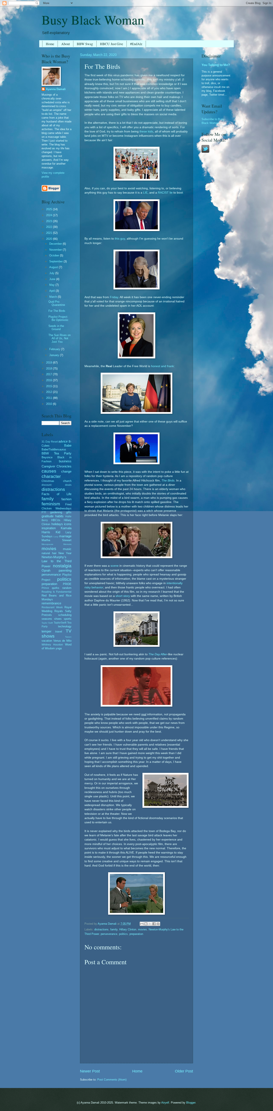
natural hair (49, 553)
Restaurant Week (52, 607)
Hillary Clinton (127, 929)
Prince (45, 588)
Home (50, 44)
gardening (56, 512)
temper (46, 631)
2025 (49, 209)
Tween (68, 637)
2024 (49, 215)
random (66, 587)
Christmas (48, 481)
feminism (51, 503)
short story (123, 596)
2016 (49, 380)
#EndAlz (136, 44)
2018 (49, 368)
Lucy (56, 536)
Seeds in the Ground (56, 327)
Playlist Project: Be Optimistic (58, 318)
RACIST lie (165, 192)
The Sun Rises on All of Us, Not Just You (59, 338)
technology (64, 626)
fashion (66, 499)
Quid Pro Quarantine (56, 303)
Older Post (184, 1071)
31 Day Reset (50, 441)
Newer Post (90, 1071)
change (66, 471)
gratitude (48, 516)
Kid (58, 532)
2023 (49, 221)
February (55, 349)
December (56, 243)
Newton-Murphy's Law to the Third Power (56, 561)
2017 (49, 374)
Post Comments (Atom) (111, 1079)
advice (63, 441)
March (53, 296)
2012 (49, 392)
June (52, 279)
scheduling (64, 615)
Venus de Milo (62, 640)
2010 (49, 403)
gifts (68, 512)
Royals (58, 611)
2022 (49, 227)
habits (59, 516)
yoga (59, 648)
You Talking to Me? (216, 65)
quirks (55, 587)
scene (114, 565)
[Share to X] (150, 924)
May (52, 284)
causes (49, 471)
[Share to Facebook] (154, 924)
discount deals (56, 485)
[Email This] (142, 924)
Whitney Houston (52, 644)
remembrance (51, 603)
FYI (44, 512)
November (56, 249)
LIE (145, 192)
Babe (67, 445)
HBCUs (55, 520)
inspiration (49, 528)
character (51, 476)
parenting (65, 570)
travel (58, 631)
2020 (49, 238)
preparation (136, 934)
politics (123, 934)
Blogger (190, 1102)
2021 (49, 232)
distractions (101, 929)
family (114, 929)
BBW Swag (85, 44)
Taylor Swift (47, 623)
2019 (49, 362)
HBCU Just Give (111, 44)
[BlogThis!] (146, 924)
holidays (57, 524)
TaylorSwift (60, 622)
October (54, 255)
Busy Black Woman (93, 19)
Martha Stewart (56, 540)
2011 (49, 398)
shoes (58, 618)
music (67, 549)
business (65, 461)
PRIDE (67, 584)
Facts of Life (56, 494)
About (65, 44)
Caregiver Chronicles (56, 466)
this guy (120, 238)
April (52, 290)
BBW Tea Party (56, 453)
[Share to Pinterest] (158, 924)
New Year (64, 553)
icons (67, 524)
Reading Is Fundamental (56, 592)
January (54, 355)
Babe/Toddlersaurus (54, 449)
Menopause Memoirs (56, 544)
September (56, 261)
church (67, 481)
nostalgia (62, 565)
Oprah (46, 570)
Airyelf (165, 1102)
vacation (47, 640)
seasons (47, 618)
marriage (65, 536)
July (52, 273)
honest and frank (162, 366)
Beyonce (47, 457)
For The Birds (56, 310)
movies (142, 929)
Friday (114, 297)
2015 (49, 386)
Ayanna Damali (56, 89)
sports (67, 618)
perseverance (109, 934)
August (54, 267)
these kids (146, 131)
